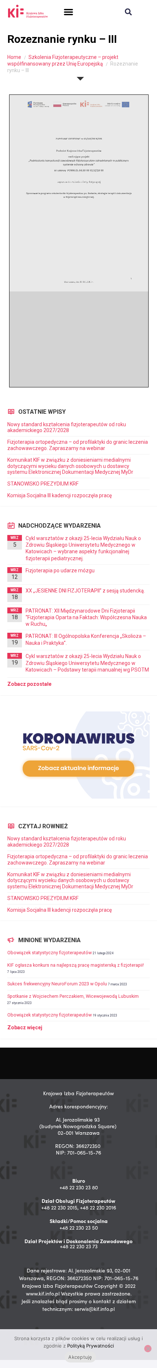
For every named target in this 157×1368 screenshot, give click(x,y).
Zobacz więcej (24, 1027)
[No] (148, 1348)
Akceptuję (80, 1357)
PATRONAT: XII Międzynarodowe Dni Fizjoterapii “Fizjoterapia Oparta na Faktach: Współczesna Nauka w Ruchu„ (86, 617)
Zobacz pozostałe (29, 684)
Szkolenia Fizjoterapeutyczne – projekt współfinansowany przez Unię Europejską (62, 60)
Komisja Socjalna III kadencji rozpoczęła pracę (59, 495)
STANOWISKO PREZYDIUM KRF (42, 484)
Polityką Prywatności (90, 1346)
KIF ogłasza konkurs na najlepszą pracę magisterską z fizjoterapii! (75, 965)
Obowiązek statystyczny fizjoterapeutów (49, 952)
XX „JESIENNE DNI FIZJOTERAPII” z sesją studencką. (85, 591)
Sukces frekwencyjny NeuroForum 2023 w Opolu (57, 983)
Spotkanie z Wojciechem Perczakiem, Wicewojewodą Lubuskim (73, 996)
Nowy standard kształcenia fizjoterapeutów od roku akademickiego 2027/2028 (66, 427)
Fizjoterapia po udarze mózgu (60, 570)
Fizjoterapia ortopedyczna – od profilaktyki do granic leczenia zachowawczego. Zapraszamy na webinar (77, 445)
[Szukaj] (128, 11)
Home (14, 57)
